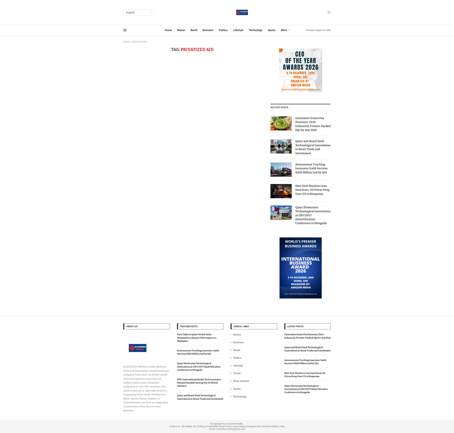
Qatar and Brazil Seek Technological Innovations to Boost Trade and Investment (313, 147)
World (193, 30)
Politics (223, 30)
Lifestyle (238, 30)
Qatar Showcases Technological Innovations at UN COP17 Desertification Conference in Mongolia (313, 215)
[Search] (329, 12)
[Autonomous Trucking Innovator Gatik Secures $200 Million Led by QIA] (281, 170)
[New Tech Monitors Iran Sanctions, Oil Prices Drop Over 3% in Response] (281, 191)
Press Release (241, 381)
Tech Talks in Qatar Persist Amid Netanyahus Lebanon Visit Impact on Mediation (196, 337)
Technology (255, 30)
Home (168, 30)
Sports (272, 30)
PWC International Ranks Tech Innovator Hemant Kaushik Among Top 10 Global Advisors (199, 382)
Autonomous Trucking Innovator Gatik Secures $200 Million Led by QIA (311, 168)
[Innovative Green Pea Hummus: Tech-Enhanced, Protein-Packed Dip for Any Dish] (281, 123)
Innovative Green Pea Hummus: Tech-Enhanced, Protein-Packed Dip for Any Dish (313, 124)
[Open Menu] (124, 30)
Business (208, 30)
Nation (181, 30)
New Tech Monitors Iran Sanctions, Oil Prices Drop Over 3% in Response (312, 190)
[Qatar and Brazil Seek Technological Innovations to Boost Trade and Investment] (281, 146)
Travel (236, 373)
